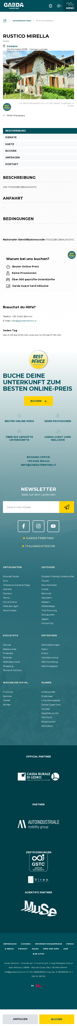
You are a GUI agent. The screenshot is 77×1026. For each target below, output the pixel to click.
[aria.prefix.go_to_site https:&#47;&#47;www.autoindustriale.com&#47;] (38, 824)
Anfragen (20, 1019)
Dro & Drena (10, 602)
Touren (45, 580)
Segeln (45, 619)
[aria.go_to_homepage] (14, 5)
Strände (7, 657)
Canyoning (47, 623)
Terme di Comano (12, 670)
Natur (44, 649)
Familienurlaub (49, 657)
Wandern (46, 597)
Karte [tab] (9, 144)
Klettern (45, 602)
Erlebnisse (46, 696)
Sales (35, 949)
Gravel (44, 589)
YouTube (53, 526)
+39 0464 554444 (22, 316)
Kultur (45, 653)
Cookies (26, 944)
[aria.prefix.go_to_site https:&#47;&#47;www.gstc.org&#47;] (38, 868)
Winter (7, 704)
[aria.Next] (64, 75)
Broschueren (48, 721)
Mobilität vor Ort (50, 713)
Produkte (8, 653)
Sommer (7, 696)
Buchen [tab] (10, 150)
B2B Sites (38, 954)
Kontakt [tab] (11, 164)
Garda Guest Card (51, 704)
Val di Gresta (9, 610)
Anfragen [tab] (12, 157)
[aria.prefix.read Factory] (38, 988)
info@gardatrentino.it (24, 320)
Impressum (9, 944)
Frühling (8, 692)
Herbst (6, 700)
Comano (7, 593)
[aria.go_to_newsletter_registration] (66, 507)
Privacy (22, 949)
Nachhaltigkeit (49, 666)
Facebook (24, 526)
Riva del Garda (11, 576)
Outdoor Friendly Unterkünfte (57, 576)
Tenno (6, 597)
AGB (65, 949)
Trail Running (49, 610)
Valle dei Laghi (11, 606)
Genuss (7, 644)
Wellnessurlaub (11, 661)
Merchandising (49, 661)
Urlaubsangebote (50, 700)
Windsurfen (48, 614)
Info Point (46, 717)
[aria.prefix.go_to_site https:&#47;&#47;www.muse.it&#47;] (38, 908)
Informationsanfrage (48, 944)
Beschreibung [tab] (15, 130)
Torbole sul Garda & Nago (16, 585)
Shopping (8, 666)
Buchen (56, 1019)
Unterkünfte (48, 692)
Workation (47, 726)
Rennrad (46, 593)
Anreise (45, 709)
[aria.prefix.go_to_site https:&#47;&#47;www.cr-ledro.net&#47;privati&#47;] (38, 776)
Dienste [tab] (11, 137)
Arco (5, 580)
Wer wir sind (51, 949)
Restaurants (9, 649)
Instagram (38, 526)
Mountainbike (49, 585)
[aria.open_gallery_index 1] (38, 75)
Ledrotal (7, 589)
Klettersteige (48, 606)
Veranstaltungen (50, 644)
